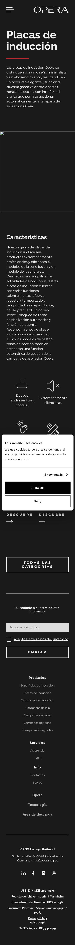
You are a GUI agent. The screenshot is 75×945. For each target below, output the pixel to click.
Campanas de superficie (37, 700)
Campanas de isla (37, 708)
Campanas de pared (37, 715)
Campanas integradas (37, 730)
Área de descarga (37, 814)
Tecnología (37, 805)
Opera (37, 795)
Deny (37, 501)
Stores (37, 782)
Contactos (37, 775)
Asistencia (37, 750)
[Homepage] (51, 9)
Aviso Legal (37, 922)
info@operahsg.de (45, 860)
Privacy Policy (37, 918)
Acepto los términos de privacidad (41, 639)
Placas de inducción (37, 693)
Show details (53, 474)
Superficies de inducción (37, 685)
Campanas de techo (37, 723)
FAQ (37, 758)
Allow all (37, 487)
